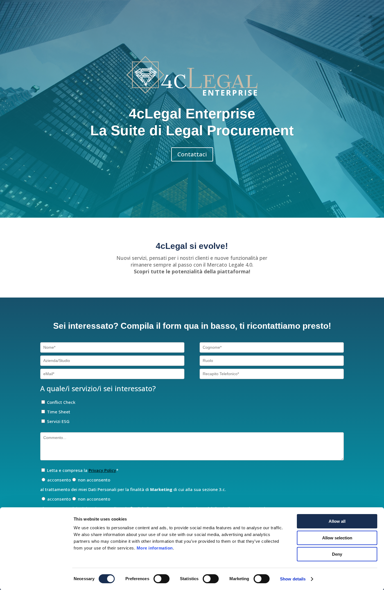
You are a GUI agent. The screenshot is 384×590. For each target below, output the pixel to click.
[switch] (161, 578)
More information (155, 548)
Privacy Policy (102, 470)
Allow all (337, 521)
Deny (337, 554)
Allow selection (337, 537)
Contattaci (192, 154)
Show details (293, 579)
